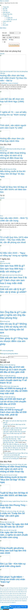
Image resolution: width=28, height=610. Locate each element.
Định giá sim (6, 12)
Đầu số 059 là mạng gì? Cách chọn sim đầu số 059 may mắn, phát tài (13, 412)
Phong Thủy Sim (7, 14)
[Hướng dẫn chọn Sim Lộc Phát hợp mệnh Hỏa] (5, 133)
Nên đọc (3, 73)
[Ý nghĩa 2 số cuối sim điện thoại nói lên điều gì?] (15, 421)
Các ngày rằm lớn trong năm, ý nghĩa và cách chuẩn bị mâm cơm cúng (14, 535)
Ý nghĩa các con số (11, 19)
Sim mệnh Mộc (20, 591)
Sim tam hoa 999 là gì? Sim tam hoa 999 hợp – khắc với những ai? (12, 268)
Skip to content (4, 1)
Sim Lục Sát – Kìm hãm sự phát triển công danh (13, 565)
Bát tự (2, 588)
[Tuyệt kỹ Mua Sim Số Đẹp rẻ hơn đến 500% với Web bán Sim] (5, 182)
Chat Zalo (24, 606)
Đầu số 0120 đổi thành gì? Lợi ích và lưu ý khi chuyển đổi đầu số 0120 (13, 401)
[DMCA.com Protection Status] (4, 609)
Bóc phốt (5, 25)
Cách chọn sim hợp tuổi (6, 71)
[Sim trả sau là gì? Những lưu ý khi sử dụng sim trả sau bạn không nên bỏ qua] (5, 321)
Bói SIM (5, 8)
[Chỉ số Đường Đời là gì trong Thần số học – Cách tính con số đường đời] (15, 454)
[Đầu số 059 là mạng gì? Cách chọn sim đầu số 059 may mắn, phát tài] (7, 407)
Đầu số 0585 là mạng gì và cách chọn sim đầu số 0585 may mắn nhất (13, 391)
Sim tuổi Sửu (24, 597)
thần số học (5, 602)
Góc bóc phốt (3, 150)
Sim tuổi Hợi (18, 595)
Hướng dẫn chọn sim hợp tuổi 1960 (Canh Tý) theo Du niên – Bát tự (13, 78)
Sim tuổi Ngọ (16, 597)
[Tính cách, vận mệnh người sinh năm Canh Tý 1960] (5, 120)
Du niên (7, 588)
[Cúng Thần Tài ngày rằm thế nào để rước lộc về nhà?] (7, 522)
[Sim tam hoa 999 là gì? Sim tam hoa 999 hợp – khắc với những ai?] (5, 263)
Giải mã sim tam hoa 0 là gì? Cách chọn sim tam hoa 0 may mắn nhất (13, 280)
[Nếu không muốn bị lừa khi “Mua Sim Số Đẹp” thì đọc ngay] (8, 169)
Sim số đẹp (20, 593)
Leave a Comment (13, 83)
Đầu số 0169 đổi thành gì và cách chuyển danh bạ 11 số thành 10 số (14, 380)
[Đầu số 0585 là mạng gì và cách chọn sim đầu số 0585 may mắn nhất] (9, 386)
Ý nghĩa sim (9, 17)
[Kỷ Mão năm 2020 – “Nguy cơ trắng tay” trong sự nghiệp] (5, 248)
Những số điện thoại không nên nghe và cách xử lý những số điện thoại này (13, 155)
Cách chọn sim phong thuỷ (21, 71)
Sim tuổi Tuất (21, 598)
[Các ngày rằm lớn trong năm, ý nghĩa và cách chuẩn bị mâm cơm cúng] (8, 530)
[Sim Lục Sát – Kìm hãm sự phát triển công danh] (5, 559)
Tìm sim (5, 10)
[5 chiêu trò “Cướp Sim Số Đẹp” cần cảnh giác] (12, 511)
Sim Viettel (15, 600)
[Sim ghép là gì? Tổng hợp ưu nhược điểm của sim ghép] (4, 336)
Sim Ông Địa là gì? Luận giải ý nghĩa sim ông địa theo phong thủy (13, 315)
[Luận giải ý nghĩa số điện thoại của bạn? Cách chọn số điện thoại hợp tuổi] (15, 429)
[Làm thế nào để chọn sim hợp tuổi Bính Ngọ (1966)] (5, 94)
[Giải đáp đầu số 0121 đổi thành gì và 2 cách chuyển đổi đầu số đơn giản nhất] (7, 365)
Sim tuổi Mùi (8, 597)
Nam (12, 39)
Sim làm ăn (12, 589)
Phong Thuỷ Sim (15, 588)
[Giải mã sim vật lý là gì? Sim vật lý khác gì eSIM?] (5, 286)
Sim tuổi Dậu (10, 595)
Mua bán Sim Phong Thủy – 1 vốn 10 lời (13, 506)
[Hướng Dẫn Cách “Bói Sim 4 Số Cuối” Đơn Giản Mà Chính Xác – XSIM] (15, 438)
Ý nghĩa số (6, 16)
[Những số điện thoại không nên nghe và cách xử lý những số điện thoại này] (12, 149)
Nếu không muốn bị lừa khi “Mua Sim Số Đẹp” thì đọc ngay (12, 173)
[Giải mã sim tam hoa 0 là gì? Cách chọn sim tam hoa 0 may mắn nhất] (11, 275)
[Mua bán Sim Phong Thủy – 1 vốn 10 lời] (14, 502)
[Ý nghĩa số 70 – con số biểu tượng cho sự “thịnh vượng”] (5, 107)
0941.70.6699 (8, 607)
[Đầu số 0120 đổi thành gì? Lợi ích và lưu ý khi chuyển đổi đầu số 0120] (7, 397)
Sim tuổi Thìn (13, 598)
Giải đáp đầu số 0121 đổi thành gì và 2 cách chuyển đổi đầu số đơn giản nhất (13, 369)
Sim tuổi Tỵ (8, 600)
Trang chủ (6, 7)
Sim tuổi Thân (4, 598)
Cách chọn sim (7, 21)
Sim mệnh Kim (11, 591)
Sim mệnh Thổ (11, 593)
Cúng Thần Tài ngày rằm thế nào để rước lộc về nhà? (14, 525)
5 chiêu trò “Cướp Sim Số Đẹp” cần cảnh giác (12, 514)
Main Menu (3, 28)
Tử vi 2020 (12, 602)
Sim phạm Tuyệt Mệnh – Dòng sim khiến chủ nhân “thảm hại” (12, 579)
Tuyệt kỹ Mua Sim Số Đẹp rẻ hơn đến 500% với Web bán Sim (13, 189)
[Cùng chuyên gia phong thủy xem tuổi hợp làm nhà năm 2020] (5, 543)
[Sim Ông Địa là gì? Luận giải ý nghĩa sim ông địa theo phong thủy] (13, 302)
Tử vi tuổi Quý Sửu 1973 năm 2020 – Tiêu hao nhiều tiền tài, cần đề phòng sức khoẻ (14, 239)
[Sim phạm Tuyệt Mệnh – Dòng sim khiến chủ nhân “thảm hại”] (5, 572)
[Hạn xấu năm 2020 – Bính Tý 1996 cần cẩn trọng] (13, 207)
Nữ (4, 42)
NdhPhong (4, 83)
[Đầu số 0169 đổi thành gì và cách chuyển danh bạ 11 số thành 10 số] (7, 375)
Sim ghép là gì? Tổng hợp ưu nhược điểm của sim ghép (14, 341)
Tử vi (4, 23)
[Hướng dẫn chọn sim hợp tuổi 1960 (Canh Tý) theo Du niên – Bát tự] (13, 62)
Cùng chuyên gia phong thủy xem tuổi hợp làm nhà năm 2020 (13, 550)
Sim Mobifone (21, 589)
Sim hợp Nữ (5, 589)
